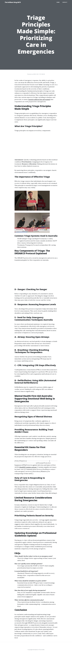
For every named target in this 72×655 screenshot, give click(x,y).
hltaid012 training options (27, 467)
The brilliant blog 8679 (13, 2)
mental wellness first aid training (39, 99)
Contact (64, 2)
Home (58, 2)
